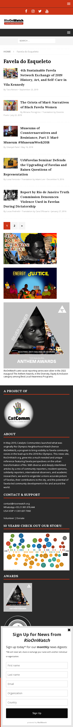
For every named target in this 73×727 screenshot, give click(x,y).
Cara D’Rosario (42, 211)
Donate (20, 518)
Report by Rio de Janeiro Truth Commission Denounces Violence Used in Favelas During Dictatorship (36, 199)
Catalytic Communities (29, 442)
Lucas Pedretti (13, 211)
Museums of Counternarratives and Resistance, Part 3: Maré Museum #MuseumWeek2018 (31, 135)
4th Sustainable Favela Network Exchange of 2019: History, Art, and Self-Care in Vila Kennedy (35, 77)
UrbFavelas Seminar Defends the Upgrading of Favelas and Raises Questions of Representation (35, 167)
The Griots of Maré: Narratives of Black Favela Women (44, 104)
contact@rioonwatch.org (17, 503)
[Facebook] (26, 11)
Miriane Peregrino (32, 112)
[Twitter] (40, 11)
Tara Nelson (12, 89)
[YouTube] (47, 11)
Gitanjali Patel (12, 147)
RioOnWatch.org (12, 457)
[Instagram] (33, 11)
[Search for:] (37, 40)
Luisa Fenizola (13, 179)
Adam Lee (40, 179)
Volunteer (9, 518)
